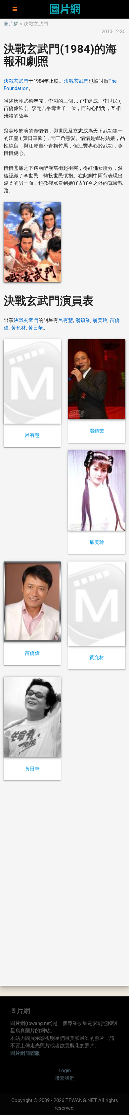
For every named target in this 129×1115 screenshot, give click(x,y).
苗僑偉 (32, 653)
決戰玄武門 (16, 81)
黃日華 (35, 328)
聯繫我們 (64, 1078)
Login (65, 1070)
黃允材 (18, 328)
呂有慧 (65, 320)
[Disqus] (64, 883)
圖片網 (11, 24)
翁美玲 (100, 320)
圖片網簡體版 (25, 1053)
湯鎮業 (82, 320)
